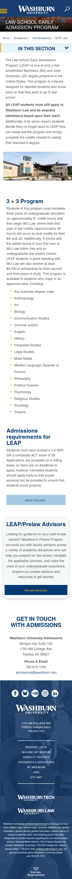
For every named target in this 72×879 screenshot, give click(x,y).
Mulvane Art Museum (36, 752)
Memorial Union (36, 747)
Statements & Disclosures (36, 762)
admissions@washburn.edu (36, 672)
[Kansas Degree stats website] (36, 873)
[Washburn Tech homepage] (36, 798)
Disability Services (36, 757)
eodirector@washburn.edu (49, 848)
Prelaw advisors (35, 590)
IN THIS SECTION (36, 48)
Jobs (36, 772)
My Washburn (36, 767)
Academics (21, 38)
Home (5, 38)
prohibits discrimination (36, 823)
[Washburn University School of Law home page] (36, 811)
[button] (67, 9)
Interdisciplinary (41, 38)
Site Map (36, 777)
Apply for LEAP (35, 500)
